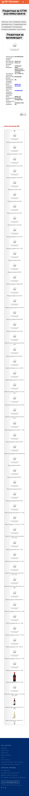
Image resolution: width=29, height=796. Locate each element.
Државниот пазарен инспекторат (9, 775)
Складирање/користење (20, 24)
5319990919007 (19, 90)
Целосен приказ (21, 29)
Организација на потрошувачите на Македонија (13, 777)
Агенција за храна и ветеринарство (10, 773)
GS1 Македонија (5, 770)
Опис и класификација (14, 21)
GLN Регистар (4, 752)
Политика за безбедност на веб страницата (12, 762)
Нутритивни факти (17, 27)
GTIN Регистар (4, 750)
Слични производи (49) (11, 126)
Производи (4, 748)
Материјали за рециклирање (9, 29)
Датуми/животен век (7, 24)
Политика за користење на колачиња (10, 764)
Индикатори (5, 21)
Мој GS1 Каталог (5, 759)
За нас (2, 757)
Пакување (23, 21)
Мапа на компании (6, 755)
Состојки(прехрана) (6, 27)
